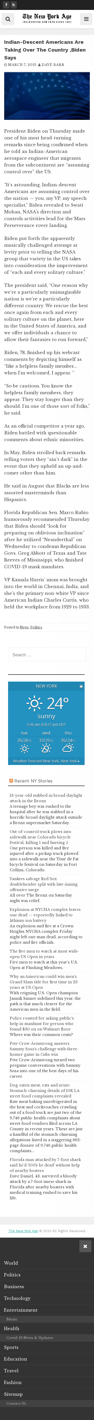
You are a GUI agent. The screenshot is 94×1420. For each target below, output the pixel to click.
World (11, 1263)
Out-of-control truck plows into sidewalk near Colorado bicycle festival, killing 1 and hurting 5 (40, 837)
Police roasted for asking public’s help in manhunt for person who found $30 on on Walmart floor (42, 1024)
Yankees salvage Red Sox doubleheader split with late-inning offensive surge (44, 884)
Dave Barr (53, 65)
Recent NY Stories (33, 780)
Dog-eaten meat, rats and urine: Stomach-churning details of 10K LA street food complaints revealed (44, 1090)
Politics (36, 627)
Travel (11, 1370)
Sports (11, 1347)
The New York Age (23, 1231)
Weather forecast (46, 760)
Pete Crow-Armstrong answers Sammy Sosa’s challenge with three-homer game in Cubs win (44, 1049)
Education (15, 1359)
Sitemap (13, 1394)
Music (12, 1319)
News (24, 627)
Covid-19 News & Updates (30, 1338)
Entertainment (21, 1310)
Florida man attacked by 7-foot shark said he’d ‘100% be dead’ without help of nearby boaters (45, 1165)
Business (14, 1286)
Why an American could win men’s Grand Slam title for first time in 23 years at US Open (44, 982)
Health (11, 1328)
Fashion (13, 1382)
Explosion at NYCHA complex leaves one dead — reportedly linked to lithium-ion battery (45, 915)
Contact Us (16, 1403)
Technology (17, 1298)
